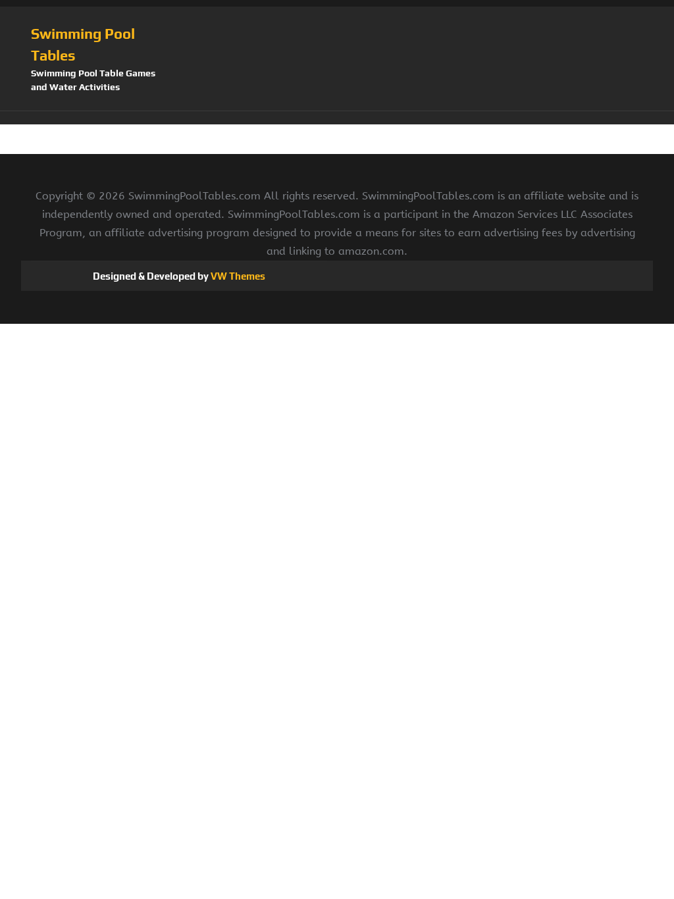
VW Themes (237, 276)
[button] (337, 117)
